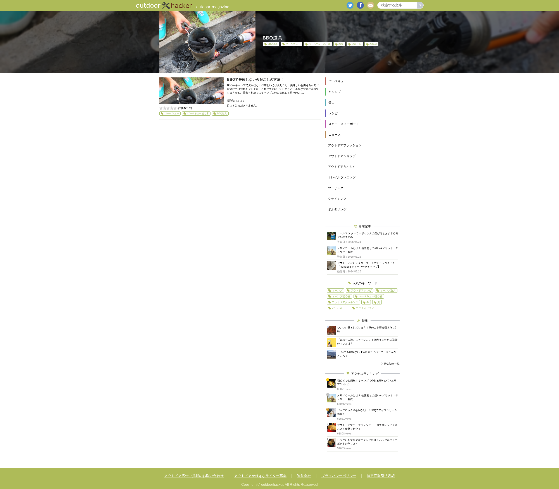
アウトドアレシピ (361, 290)
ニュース (334, 134)
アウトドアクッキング (345, 302)
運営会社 (304, 476)
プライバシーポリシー (338, 476)
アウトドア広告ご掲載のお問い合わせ (194, 476)
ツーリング (335, 188)
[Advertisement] (240, 163)
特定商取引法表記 (381, 476)
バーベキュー (293, 44)
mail (370, 5)
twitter (350, 5)
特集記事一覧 (392, 363)
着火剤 (373, 44)
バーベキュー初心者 (319, 44)
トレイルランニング (341, 177)
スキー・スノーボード (343, 124)
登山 (331, 102)
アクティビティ (365, 308)
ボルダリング (337, 209)
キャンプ (334, 92)
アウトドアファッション (345, 145)
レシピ (333, 113)
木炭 (340, 44)
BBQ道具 (273, 44)
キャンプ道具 (388, 290)
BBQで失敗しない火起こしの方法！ (255, 79)
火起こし (356, 44)
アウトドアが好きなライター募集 (260, 476)
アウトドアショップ (341, 156)
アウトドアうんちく (341, 166)
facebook (360, 5)
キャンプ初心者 (341, 296)
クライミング (337, 198)
